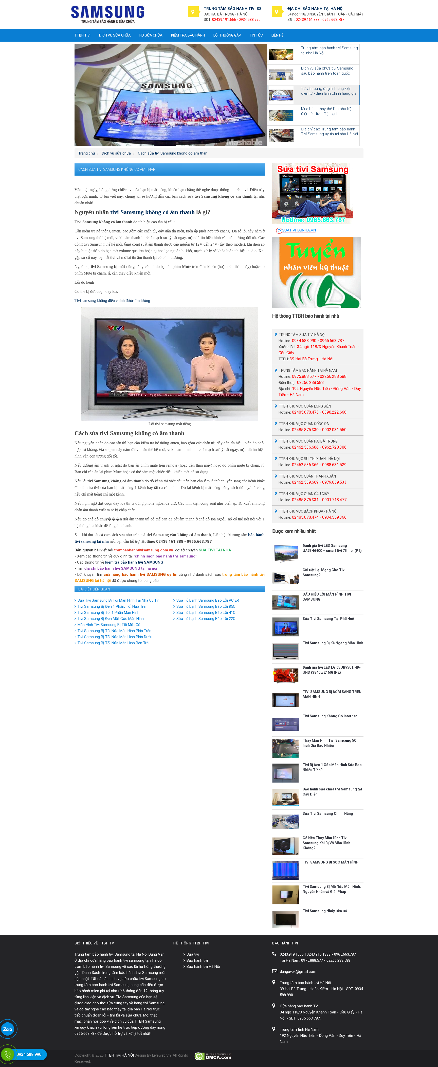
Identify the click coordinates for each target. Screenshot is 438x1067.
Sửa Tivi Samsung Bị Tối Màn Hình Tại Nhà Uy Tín (118, 600)
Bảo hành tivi (197, 960)
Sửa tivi (193, 954)
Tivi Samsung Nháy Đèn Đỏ (325, 911)
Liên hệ (277, 35)
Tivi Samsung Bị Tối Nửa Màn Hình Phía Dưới (115, 637)
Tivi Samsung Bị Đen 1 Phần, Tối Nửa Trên (113, 606)
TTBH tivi (82, 35)
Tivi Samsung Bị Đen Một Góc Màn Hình (111, 618)
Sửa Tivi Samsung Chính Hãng (328, 813)
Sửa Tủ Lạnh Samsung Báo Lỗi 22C (205, 618)
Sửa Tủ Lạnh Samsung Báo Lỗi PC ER (207, 600)
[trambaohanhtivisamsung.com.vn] (108, 14)
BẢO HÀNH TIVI (285, 943)
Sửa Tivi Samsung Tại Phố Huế (328, 619)
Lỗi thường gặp (227, 35)
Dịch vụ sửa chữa (115, 35)
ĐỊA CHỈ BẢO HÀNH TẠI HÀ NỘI (315, 8)
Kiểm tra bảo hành (188, 35)
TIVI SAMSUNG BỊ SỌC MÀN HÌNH (330, 862)
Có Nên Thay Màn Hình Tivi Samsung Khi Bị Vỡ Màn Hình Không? (326, 843)
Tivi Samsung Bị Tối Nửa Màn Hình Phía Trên (114, 631)
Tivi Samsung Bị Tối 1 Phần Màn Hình (108, 612)
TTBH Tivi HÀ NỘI (119, 1055)
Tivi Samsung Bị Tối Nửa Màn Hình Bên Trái (113, 643)
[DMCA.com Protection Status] (213, 1056)
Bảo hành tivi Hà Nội (203, 966)
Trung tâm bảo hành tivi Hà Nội (305, 982)
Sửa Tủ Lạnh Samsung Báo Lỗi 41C (205, 612)
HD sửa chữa (150, 35)
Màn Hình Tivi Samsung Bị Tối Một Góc (110, 624)
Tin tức (256, 35)
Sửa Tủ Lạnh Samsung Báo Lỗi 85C (205, 606)
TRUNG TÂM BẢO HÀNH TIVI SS (233, 8)
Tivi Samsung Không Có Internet (330, 716)
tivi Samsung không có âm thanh (152, 212)
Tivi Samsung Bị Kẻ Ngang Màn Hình (333, 643)
